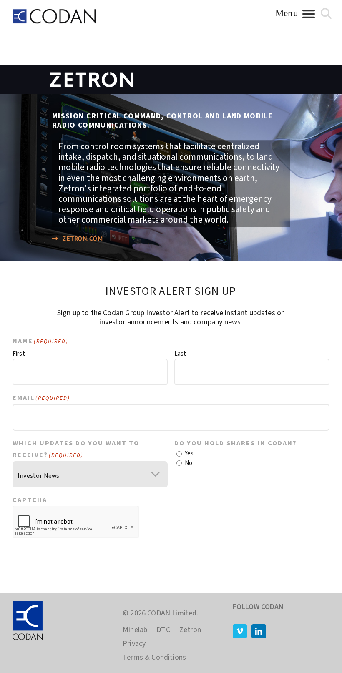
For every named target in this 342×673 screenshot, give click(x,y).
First (19, 353)
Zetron (190, 630)
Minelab (135, 630)
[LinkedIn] (258, 631)
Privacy (134, 643)
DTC (163, 630)
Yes (189, 453)
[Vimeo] (240, 631)
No (188, 463)
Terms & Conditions (154, 657)
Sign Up (307, 556)
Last (180, 353)
